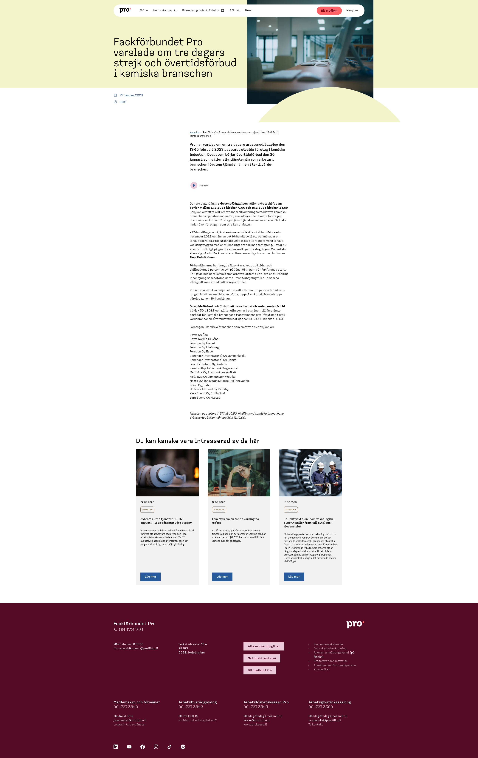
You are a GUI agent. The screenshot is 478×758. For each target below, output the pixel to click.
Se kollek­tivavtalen (262, 658)
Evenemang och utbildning (200, 10)
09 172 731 (131, 629)
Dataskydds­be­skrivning (330, 648)
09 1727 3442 (191, 707)
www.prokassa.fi (255, 724)
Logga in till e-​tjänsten (130, 724)
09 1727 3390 (320, 707)
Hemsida (195, 132)
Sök (232, 10)
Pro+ (248, 10)
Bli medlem (329, 10)
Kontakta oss (162, 10)
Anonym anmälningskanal (331, 652)
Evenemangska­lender (328, 644)
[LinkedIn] (116, 747)
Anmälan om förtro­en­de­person (335, 665)
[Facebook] (142, 747)
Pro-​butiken (322, 669)
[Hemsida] (125, 10)
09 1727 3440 (126, 707)
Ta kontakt (315, 724)
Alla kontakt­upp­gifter (264, 646)
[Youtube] (129, 747)
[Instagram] (156, 747)
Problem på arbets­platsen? (198, 720)
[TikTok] (169, 747)
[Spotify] (183, 747)
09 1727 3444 (255, 707)
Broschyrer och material (330, 660)
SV (144, 10)
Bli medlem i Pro (260, 670)
